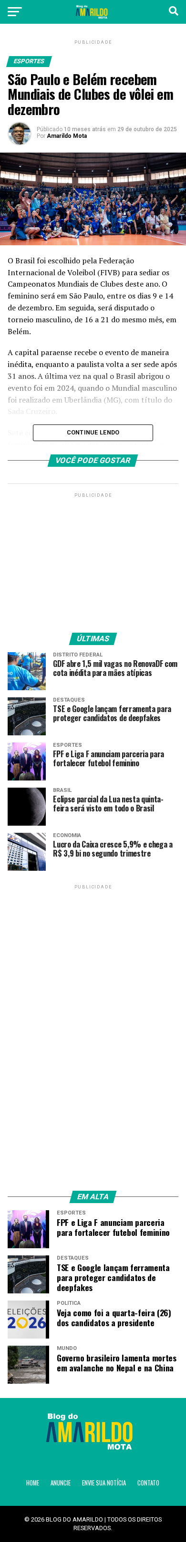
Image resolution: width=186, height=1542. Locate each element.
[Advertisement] (93, 559)
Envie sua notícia (104, 1482)
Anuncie (61, 1482)
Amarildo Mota (67, 136)
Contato (148, 1482)
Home (32, 1482)
